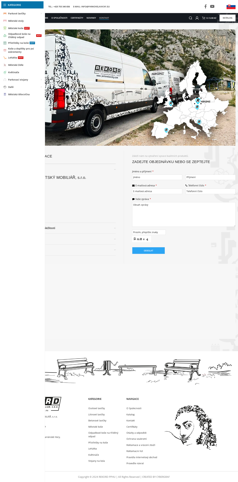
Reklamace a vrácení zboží (140, 445)
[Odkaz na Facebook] (205, 6)
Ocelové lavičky (96, 408)
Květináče (93, 454)
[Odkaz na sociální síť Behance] (219, 6)
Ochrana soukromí (136, 438)
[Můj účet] (197, 18)
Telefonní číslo (197, 185)
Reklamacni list (134, 451)
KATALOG (227, 17)
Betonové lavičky (97, 420)
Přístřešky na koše (98, 442)
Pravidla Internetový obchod (141, 457)
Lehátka (92, 448)
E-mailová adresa (146, 185)
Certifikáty (131, 426)
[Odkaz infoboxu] (231, 6)
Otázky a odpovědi (136, 432)
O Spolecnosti (133, 408)
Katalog (130, 414)
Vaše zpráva (143, 199)
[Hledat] (190, 18)
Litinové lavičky (96, 414)
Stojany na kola (96, 460)
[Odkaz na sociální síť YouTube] (212, 6)
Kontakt (130, 420)
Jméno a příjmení (143, 171)
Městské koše (95, 426)
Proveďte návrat (135, 463)
